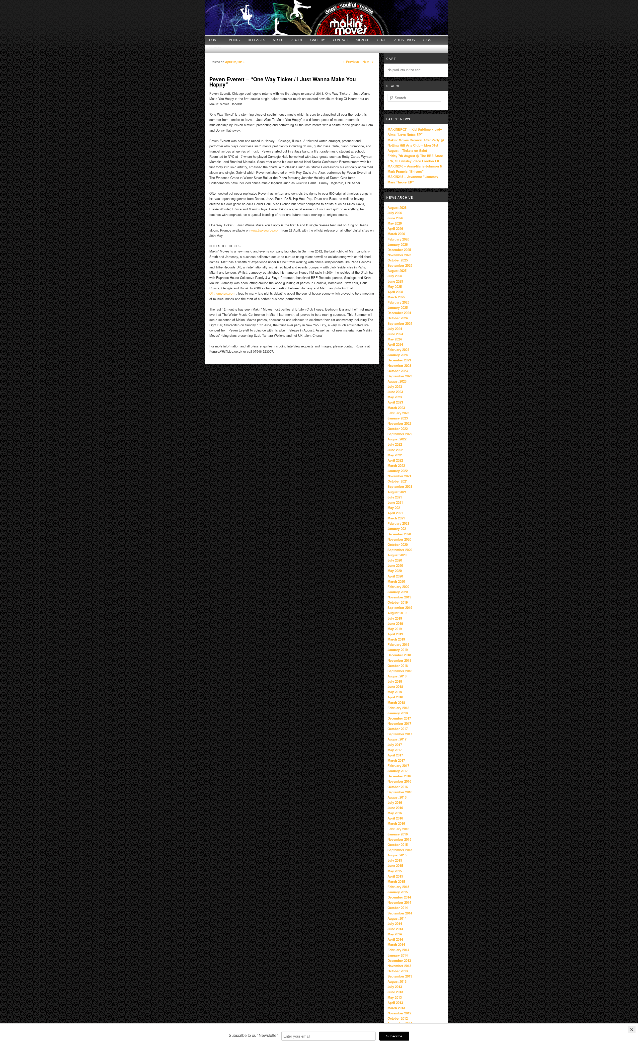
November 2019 (399, 597)
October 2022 (398, 428)
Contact (340, 39)
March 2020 (396, 581)
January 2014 (398, 955)
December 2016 (399, 776)
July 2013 (395, 986)
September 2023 (400, 376)
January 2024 (398, 354)
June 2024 (395, 333)
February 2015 (398, 886)
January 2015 (398, 892)
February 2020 (398, 586)
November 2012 (399, 1013)
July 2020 (395, 560)
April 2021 (395, 512)
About (297, 39)
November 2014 (399, 902)
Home (214, 39)
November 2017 (399, 723)
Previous (350, 61)
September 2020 (400, 549)
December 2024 (399, 312)
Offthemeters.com (222, 293)
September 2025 (400, 265)
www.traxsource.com (265, 230)
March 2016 (396, 823)
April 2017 (395, 755)
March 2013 (396, 1007)
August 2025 (397, 270)
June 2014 (395, 928)
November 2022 (399, 423)
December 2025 (399, 249)
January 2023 (398, 418)
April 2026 (395, 228)
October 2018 (398, 665)
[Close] (632, 1029)
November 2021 (399, 476)
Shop (382, 39)
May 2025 (395, 286)
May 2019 (395, 628)
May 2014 (395, 934)
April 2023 (395, 402)
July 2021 (395, 497)
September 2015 (400, 849)
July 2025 (395, 275)
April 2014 (395, 939)
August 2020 (397, 555)
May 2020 (395, 570)
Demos (215, 48)
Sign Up (362, 39)
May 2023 (395, 397)
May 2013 (395, 997)
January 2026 (398, 244)
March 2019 (396, 639)
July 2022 (395, 444)
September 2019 (400, 607)
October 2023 (398, 370)
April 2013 (395, 1002)
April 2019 (395, 634)
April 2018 (395, 697)
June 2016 (395, 807)
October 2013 (398, 971)
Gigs (427, 39)
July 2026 (395, 212)
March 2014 (396, 944)
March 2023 (396, 407)
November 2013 (399, 965)
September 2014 (400, 913)
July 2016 (395, 802)
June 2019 (395, 623)
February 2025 (398, 302)
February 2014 (398, 949)
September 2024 (400, 323)
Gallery (317, 39)
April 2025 (395, 291)
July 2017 (395, 744)
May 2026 (395, 223)
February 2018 (398, 707)
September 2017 (400, 734)
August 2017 (397, 739)
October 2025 (398, 260)
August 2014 (397, 918)
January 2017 (398, 770)
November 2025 (399, 254)
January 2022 (398, 470)
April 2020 (395, 576)
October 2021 (398, 481)
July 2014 (395, 923)
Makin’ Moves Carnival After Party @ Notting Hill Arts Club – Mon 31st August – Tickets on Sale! (416, 145)
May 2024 (395, 339)
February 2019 (398, 644)
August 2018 (397, 676)
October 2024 (398, 318)
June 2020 (395, 565)
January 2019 (398, 649)
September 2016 (400, 792)
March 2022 (396, 465)
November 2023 (399, 365)
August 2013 (397, 981)
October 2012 (398, 1018)
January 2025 (398, 307)
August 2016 (397, 797)
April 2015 (395, 876)
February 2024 (398, 349)
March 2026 (396, 233)
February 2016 (398, 828)
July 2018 (395, 681)
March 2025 (396, 297)
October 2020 (398, 544)
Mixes (278, 39)
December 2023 (399, 360)
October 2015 (398, 844)
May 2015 (395, 871)
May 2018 (395, 691)
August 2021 (397, 492)
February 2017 (398, 765)
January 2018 (398, 713)
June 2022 (395, 449)
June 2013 (395, 991)
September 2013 (400, 976)
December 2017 (399, 718)
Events (233, 39)
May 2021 (395, 507)
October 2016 (398, 786)
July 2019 (395, 618)
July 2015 (395, 860)
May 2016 (395, 813)
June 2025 (395, 281)
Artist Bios (404, 39)
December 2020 (399, 534)
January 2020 (398, 591)
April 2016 (395, 818)
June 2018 (395, 686)
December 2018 (399, 655)
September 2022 (400, 433)
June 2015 (395, 865)
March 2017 (396, 760)
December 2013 (399, 960)
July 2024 (395, 328)
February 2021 (398, 523)
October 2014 (398, 907)
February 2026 (398, 239)
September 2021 (400, 486)
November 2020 (399, 539)
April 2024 (395, 344)
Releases (256, 39)
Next (368, 61)
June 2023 (395, 391)
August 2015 (397, 855)
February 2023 (398, 412)
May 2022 (395, 455)
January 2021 (398, 528)
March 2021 (396, 518)
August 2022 (397, 439)
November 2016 (399, 781)
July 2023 (395, 386)
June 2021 (395, 502)
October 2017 (398, 728)
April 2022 (395, 460)
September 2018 (400, 670)
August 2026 (397, 207)
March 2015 (396, 881)
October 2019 (398, 602)
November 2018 (399, 660)
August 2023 (397, 381)
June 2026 (395, 218)
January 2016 (398, 834)
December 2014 (399, 897)
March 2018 (396, 702)
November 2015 (399, 839)
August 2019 (397, 612)
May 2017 (395, 749)
